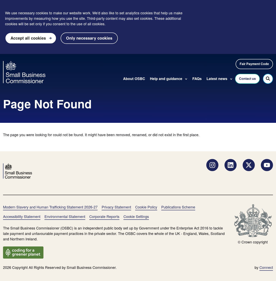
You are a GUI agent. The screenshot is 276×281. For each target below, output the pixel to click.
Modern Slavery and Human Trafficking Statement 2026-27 (50, 206)
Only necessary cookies (89, 38)
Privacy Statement (116, 206)
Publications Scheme (178, 206)
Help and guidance (166, 78)
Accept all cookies (28, 38)
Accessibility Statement (21, 216)
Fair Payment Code (254, 63)
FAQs (197, 78)
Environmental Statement (64, 216)
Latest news (216, 78)
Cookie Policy (146, 206)
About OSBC (134, 78)
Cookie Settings (136, 216)
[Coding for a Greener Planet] (23, 252)
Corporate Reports (104, 216)
